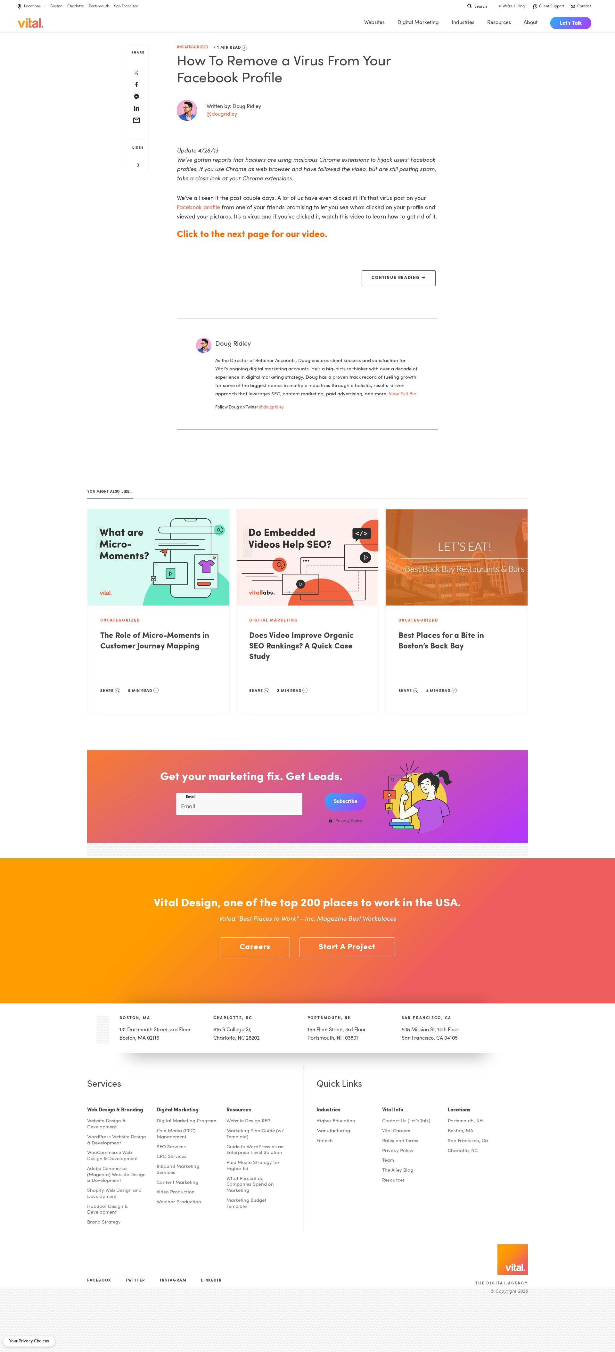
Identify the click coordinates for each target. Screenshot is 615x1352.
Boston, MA (135, 1018)
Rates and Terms (400, 1141)
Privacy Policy (398, 1151)
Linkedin (211, 1280)
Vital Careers (396, 1131)
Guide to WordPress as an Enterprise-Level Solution (255, 1150)
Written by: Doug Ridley (234, 106)
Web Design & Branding (115, 1110)
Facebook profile (198, 207)
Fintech (324, 1141)
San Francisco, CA (427, 1018)
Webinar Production (179, 1202)
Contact (584, 6)
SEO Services (171, 1147)
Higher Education (335, 1121)
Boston (56, 6)
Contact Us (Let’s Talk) (406, 1121)
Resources (499, 22)
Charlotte (75, 6)
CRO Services (171, 1156)
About (530, 22)
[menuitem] (570, 23)
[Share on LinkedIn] (136, 109)
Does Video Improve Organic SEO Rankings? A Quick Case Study (301, 646)
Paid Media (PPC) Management (176, 1134)
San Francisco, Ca (468, 1141)
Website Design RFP (248, 1121)
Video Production (176, 1192)
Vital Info (392, 1110)
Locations (32, 6)
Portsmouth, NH (329, 1018)
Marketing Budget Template (246, 1203)
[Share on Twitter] (136, 73)
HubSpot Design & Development (107, 1209)
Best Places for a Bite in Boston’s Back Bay (441, 641)
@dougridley (222, 114)
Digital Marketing (418, 22)
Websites (374, 22)
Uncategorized (192, 47)
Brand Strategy (104, 1222)
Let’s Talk (571, 23)
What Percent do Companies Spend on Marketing (250, 1184)
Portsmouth (99, 6)
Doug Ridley (233, 344)
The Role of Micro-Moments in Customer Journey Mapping (154, 641)
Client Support (551, 6)
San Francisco (126, 6)
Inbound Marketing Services (178, 1169)
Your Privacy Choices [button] (29, 1341)
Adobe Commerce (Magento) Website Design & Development (116, 1175)
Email (190, 797)
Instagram (173, 1280)
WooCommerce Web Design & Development (112, 1155)
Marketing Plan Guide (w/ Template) (255, 1134)
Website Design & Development (106, 1124)
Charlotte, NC (232, 1018)
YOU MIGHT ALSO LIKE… (110, 492)
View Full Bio (402, 394)
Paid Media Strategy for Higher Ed (253, 1165)
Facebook (99, 1280)
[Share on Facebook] (136, 85)
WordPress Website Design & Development (116, 1140)
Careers (255, 947)
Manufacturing (333, 1131)
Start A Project (347, 947)
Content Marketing (177, 1182)
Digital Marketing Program (186, 1121)
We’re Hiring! (514, 6)
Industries (463, 22)
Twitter (135, 1280)
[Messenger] (136, 97)
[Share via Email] (136, 121)
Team (388, 1160)
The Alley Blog (397, 1170)
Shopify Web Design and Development (114, 1193)
